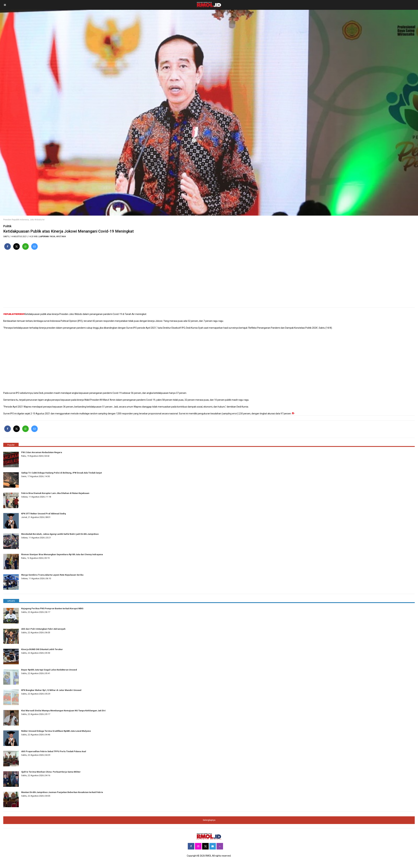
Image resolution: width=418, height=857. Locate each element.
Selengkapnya (209, 820)
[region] (209, 280)
